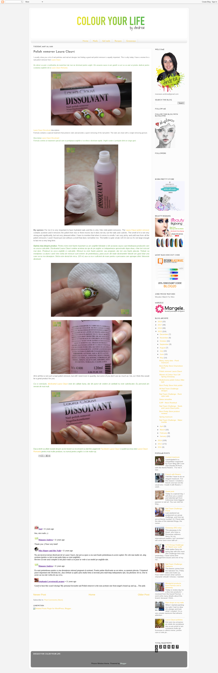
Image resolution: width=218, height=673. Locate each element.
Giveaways (131, 41)
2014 (160, 440)
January (163, 436)
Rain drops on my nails (174, 603)
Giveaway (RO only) (173, 528)
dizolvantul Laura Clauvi (58, 384)
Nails (95, 41)
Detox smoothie (165, 399)
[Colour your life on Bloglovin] (165, 147)
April (162, 426)
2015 (160, 331)
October (163, 341)
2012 (160, 444)
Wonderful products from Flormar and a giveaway (173, 585)
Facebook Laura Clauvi (110, 449)
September (164, 344)
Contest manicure (172, 457)
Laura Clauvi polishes (174, 620)
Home (85, 41)
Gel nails (106, 41)
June (162, 354)
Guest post (169, 491)
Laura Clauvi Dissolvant (42, 130)
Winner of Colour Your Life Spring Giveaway (169, 376)
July (162, 351)
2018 (160, 322)
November (164, 338)
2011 (160, 447)
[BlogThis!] (42, 456)
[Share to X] (44, 456)
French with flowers (173, 474)
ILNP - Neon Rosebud (168, 403)
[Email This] (39, 456)
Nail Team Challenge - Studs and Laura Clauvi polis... (170, 407)
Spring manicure (165, 417)
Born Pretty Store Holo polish (170, 385)
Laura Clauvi (56, 60)
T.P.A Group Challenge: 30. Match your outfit (174, 546)
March (162, 430)
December (164, 334)
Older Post (143, 594)
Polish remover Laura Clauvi (170, 371)
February (164, 433)
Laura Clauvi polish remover (137, 230)
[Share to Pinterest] (49, 456)
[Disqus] (91, 490)
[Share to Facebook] (47, 456)
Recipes (118, 41)
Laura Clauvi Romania (59, 68)
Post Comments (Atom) (53, 600)
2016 (160, 328)
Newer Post (39, 594)
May (162, 358)
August (163, 348)
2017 (160, 325)
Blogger (123, 663)
